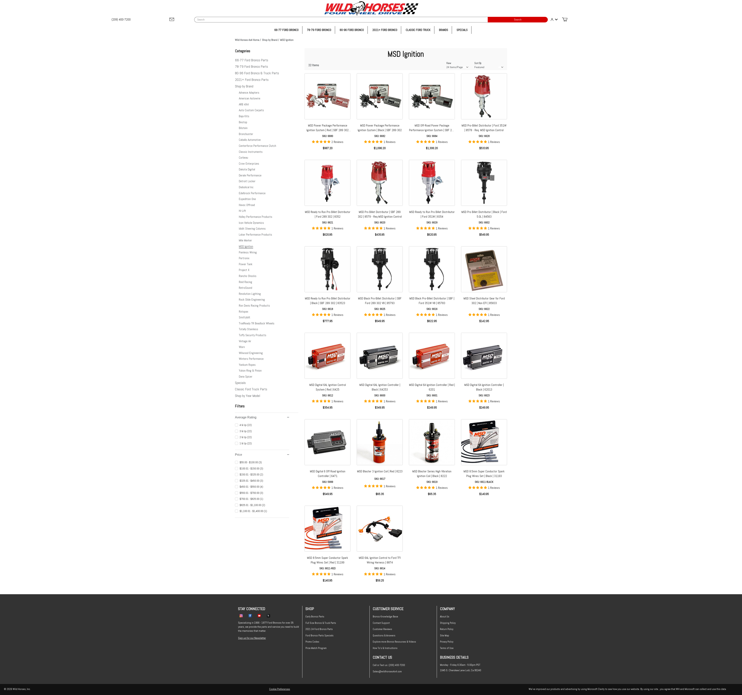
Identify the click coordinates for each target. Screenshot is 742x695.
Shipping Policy (448, 623)
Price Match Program (316, 648)
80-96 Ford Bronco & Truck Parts (257, 73)
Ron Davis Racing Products (254, 305)
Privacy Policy (446, 641)
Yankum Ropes (247, 365)
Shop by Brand (244, 86)
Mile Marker (245, 240)
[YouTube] (259, 615)
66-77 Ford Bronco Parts (251, 60)
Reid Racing (245, 282)
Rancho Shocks (247, 276)
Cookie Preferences (279, 689)
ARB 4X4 (244, 104)
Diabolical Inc (246, 187)
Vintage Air (245, 341)
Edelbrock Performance (252, 193)
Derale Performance (250, 175)
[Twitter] (268, 615)
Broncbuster (246, 134)
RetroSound (245, 288)
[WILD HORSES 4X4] (371, 8)
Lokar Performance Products (255, 235)
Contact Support (381, 623)
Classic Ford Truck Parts (251, 389)
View (448, 63)
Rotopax (243, 311)
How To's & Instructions (385, 648)
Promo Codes (312, 641)
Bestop (243, 122)
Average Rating (245, 417)
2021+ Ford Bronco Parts (252, 79)
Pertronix (244, 258)
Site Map (444, 635)
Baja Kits (244, 116)
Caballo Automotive (250, 140)
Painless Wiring (248, 252)
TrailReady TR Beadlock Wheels (256, 323)
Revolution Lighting (250, 294)
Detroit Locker (247, 181)
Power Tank (245, 264)
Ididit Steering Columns (252, 229)
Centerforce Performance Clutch (257, 146)
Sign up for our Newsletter (252, 638)
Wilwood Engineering (251, 353)
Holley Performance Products (255, 217)
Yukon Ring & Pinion (250, 370)
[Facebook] (250, 615)
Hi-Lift (242, 211)
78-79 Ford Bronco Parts (251, 66)
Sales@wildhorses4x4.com (387, 671)
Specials (240, 382)
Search (518, 19)
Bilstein (243, 128)
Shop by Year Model (247, 395)
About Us (444, 616)
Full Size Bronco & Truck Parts (320, 623)
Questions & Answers (384, 635)
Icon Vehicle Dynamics (251, 223)
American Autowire (249, 98)
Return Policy (446, 629)
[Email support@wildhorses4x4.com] (172, 19)
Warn (242, 347)
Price (238, 454)
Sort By (477, 63)
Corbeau (243, 158)
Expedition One (247, 199)
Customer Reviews (382, 629)
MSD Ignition (246, 246)
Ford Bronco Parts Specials (319, 635)
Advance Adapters (249, 93)
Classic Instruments (251, 152)
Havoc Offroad (247, 205)
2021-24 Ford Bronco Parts (319, 629)
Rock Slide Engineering (252, 299)
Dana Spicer (245, 376)
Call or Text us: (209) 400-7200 (389, 665)
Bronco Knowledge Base (385, 616)
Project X (244, 270)
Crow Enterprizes (249, 164)
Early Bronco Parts (314, 616)
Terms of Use (447, 648)
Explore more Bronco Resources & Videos (394, 641)
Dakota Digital (247, 169)
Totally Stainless (248, 329)
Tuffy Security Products (252, 335)
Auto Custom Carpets (251, 110)
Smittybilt (244, 317)
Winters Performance (251, 359)
